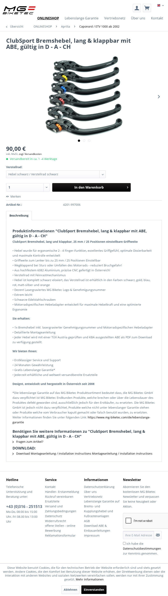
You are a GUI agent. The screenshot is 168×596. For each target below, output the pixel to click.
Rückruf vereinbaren (59, 497)
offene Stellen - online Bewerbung (60, 528)
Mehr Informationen (90, 579)
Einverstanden (94, 590)
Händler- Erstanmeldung (62, 492)
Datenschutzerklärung (99, 487)
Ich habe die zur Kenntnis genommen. (142, 548)
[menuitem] (137, 8)
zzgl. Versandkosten (30, 154)
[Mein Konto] (137, 8)
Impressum (92, 535)
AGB (87, 521)
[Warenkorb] (147, 8)
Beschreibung (18, 215)
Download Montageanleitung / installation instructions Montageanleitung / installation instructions (83, 453)
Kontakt (50, 487)
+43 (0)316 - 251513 (24, 506)
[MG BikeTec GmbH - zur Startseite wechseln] (19, 10)
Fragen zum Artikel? (29, 442)
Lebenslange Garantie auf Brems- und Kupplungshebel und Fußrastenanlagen (101, 508)
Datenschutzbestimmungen (142, 548)
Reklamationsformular (60, 535)
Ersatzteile (52, 501)
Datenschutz (53, 516)
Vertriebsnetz (93, 497)
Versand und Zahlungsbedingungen (60, 508)
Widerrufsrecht (55, 521)
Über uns (90, 492)
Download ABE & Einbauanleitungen (97, 528)
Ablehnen (70, 590)
